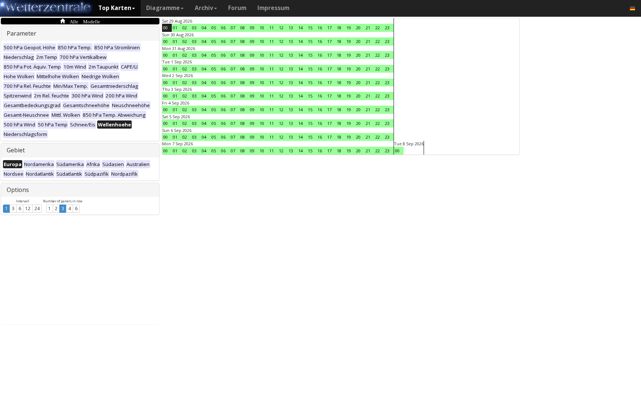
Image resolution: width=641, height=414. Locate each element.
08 (242, 27)
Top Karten (114, 8)
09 (252, 27)
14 (300, 27)
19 (348, 27)
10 (262, 27)
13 (291, 27)
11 (271, 27)
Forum (237, 8)
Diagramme (163, 8)
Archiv (204, 8)
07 (233, 27)
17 (329, 27)
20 (358, 27)
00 (165, 27)
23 (387, 27)
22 (377, 27)
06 (223, 27)
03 (194, 27)
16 (320, 27)
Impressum (273, 8)
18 (339, 27)
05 (213, 27)
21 (368, 27)
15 (310, 27)
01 (175, 27)
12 (27, 208)
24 (37, 208)
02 (185, 27)
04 (204, 27)
